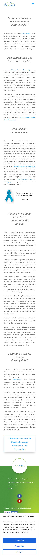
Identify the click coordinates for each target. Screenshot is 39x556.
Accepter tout (19, 540)
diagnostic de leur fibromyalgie (24, 166)
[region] (19, 534)
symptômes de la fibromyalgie (19, 70)
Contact (10, 488)
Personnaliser (19, 546)
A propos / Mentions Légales (18, 479)
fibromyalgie (26, 33)
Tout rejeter (19, 552)
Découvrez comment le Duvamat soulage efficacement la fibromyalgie (19, 443)
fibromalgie (17, 379)
